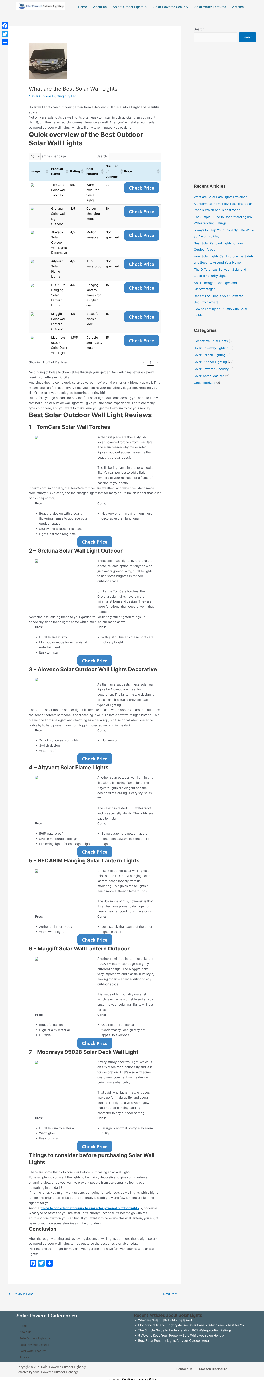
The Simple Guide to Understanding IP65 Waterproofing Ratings (184, 1330)
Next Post (172, 1294)
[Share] (5, 42)
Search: (102, 156)
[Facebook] (5, 25)
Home (82, 7)
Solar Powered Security (170, 7)
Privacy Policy (148, 1379)
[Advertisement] (225, 112)
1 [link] (150, 362)
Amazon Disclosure (213, 1369)
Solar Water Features (210, 7)
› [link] (157, 362)
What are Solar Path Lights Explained (221, 197)
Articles (238, 7)
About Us (100, 7)
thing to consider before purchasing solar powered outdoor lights (90, 1208)
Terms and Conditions (121, 1379)
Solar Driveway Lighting (211, 348)
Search (199, 29)
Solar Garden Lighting (210, 355)
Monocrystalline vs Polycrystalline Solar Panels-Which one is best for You (192, 1325)
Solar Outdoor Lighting (47, 96)
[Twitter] (5, 34)
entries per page (54, 156)
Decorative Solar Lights (211, 341)
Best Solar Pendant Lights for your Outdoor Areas (174, 1341)
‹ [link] (143, 362)
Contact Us (184, 1369)
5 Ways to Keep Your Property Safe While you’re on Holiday (181, 1335)
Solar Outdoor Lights (128, 7)
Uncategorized (204, 383)
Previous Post (21, 1294)
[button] (130, 7)
